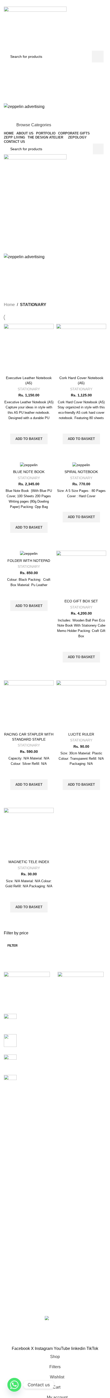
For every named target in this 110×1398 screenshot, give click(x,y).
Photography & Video (21, 1181)
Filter (12, 945)
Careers (10, 1238)
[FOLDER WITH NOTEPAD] (29, 553)
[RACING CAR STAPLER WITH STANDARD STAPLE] (29, 705)
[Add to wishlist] (29, 427)
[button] (29, 439)
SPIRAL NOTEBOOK (81, 472)
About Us (11, 1212)
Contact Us (13, 1247)
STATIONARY (29, 389)
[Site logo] (35, 28)
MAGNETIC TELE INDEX (28, 862)
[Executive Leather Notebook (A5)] (29, 348)
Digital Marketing (17, 1155)
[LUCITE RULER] (81, 705)
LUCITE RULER (81, 734)
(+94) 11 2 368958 (35, 1307)
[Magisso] (82, 984)
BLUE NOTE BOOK (29, 472)
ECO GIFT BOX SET (81, 601)
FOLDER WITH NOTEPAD (28, 561)
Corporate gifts (16, 1146)
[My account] (55, 67)
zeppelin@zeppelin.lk (37, 1296)
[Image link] (55, 1319)
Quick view (29, 450)
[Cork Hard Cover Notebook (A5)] (81, 348)
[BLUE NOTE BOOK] (29, 464)
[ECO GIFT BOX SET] (81, 574)
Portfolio (10, 1221)
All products (13, 1229)
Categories (53, 289)
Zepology (11, 1189)
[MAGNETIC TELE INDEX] (29, 832)
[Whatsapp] (14, 1385)
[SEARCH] (98, 56)
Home (9, 304)
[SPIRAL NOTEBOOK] (81, 464)
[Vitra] (28, 984)
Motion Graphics (17, 1172)
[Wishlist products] (55, 78)
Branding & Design (19, 1163)
